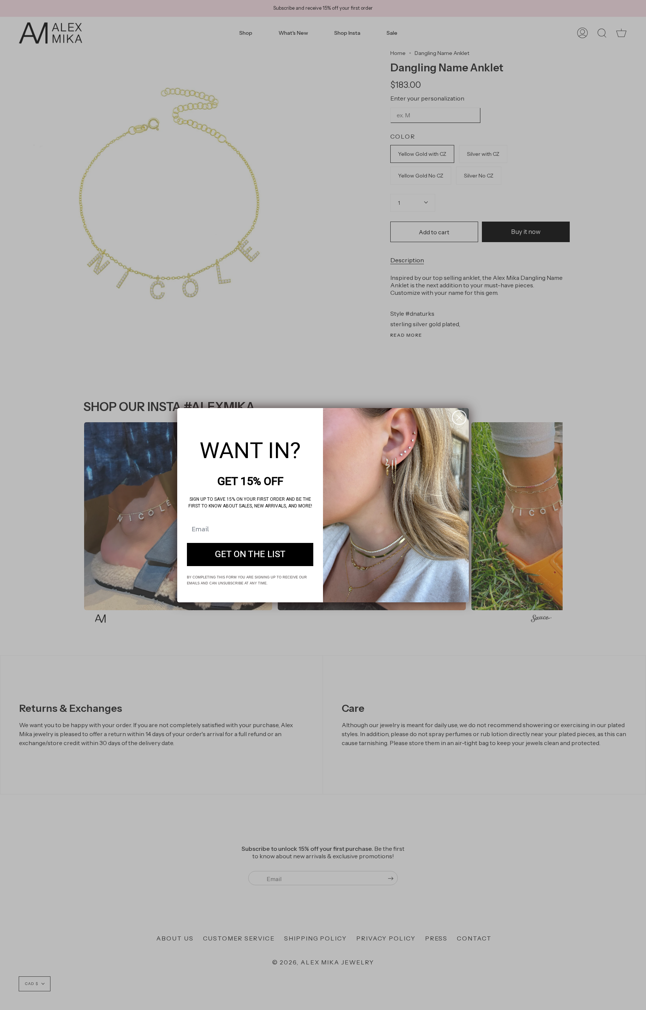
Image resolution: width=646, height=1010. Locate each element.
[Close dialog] (459, 417)
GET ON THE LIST (250, 554)
